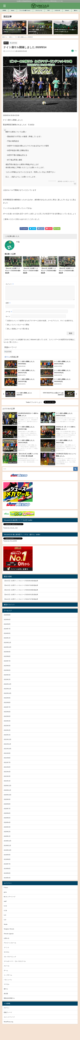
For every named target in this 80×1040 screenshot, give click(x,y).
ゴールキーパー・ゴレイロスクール (15, 961)
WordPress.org (8, 1021)
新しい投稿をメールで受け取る (18, 328)
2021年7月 (7, 762)
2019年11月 (7, 845)
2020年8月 (7, 804)
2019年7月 (7, 864)
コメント (10, 284)
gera (5, 892)
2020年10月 (7, 794)
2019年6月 (7, 868)
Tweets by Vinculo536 (10, 541)
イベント (6, 947)
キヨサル (6, 952)
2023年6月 (7, 665)
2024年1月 (7, 638)
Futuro (6, 887)
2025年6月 (7, 619)
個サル (75, 10)
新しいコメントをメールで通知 (18, 324)
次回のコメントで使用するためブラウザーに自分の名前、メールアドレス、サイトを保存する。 (40, 320)
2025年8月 (7, 615)
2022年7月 (7, 707)
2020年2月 (7, 831)
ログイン (6, 1007)
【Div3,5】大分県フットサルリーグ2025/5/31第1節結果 (21, 594)
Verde (5, 924)
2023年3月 (7, 675)
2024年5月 (7, 633)
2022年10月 (7, 693)
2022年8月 (7, 702)
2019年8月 (7, 859)
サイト (8, 316)
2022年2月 (7, 730)
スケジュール (39, 10)
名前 (8, 303)
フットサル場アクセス (25, 10)
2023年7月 (7, 661)
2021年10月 (7, 748)
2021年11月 (7, 744)
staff (5, 901)
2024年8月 (7, 624)
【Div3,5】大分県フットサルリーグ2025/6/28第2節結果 (21, 590)
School (67, 10)
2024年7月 (7, 628)
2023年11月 (7, 642)
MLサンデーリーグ (9, 896)
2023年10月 (7, 647)
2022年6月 (7, 711)
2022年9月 (7, 698)
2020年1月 (7, 836)
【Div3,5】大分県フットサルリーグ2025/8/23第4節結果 (21, 580)
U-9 (5, 915)
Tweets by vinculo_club (10, 528)
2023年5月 (7, 670)
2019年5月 (7, 873)
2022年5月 (7, 716)
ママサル (6, 984)
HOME (4, 10)
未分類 (6, 993)
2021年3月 (7, 776)
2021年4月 (7, 771)
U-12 (5, 906)
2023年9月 (7, 651)
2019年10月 (7, 850)
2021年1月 (7, 781)
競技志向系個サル (9, 998)
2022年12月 (7, 684)
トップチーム (8, 975)
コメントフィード (9, 1017)
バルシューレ (8, 979)
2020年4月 (7, 822)
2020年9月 (7, 799)
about (12, 10)
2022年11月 (7, 688)
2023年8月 (7, 656)
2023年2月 (7, 679)
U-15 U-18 (57, 10)
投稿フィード (8, 1012)
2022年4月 (7, 721)
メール (9, 311)
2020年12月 (7, 785)
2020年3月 (7, 827)
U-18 (5, 910)
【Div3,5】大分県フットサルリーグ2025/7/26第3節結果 (21, 585)
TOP (48, 10)
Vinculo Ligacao (9, 933)
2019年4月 (7, 877)
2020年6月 (7, 813)
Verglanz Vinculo (9, 929)
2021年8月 (7, 758)
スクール (6, 966)
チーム (6, 970)
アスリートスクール (10, 942)
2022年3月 (7, 725)
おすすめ (14, 43)
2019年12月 (7, 841)
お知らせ (6, 938)
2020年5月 (7, 817)
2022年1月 (7, 734)
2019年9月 (7, 854)
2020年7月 (7, 808)
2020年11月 (7, 790)
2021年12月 (7, 739)
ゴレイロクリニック (10, 956)
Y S (75, 50)
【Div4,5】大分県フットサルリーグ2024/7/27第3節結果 (21, 599)
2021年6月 (7, 767)
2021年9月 (7, 753)
